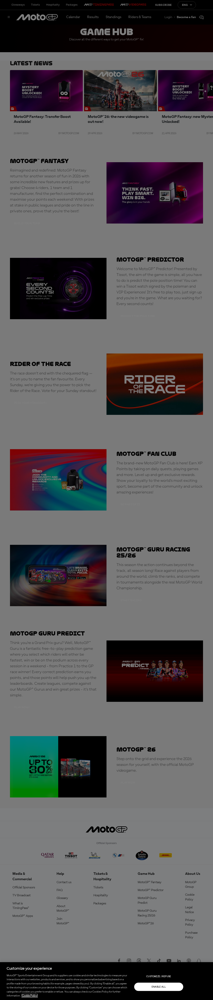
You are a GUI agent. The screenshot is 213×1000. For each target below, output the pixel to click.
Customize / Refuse (158, 976)
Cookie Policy (29, 995)
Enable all (159, 986)
